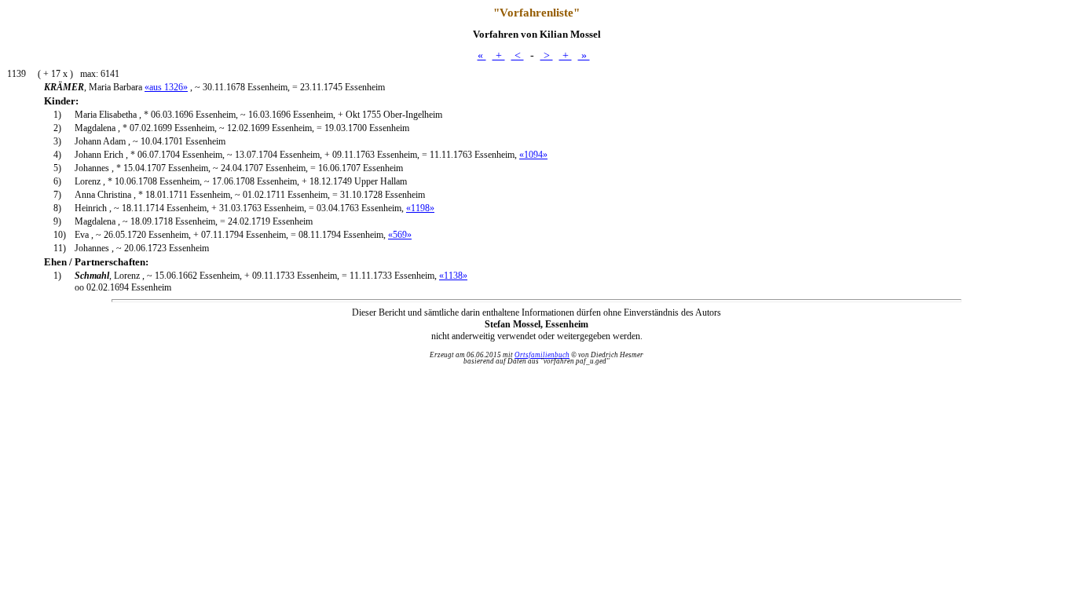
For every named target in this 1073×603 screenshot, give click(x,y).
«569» (400, 234)
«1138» (453, 275)
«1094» (533, 154)
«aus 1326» (166, 87)
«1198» (420, 208)
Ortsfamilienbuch (542, 355)
